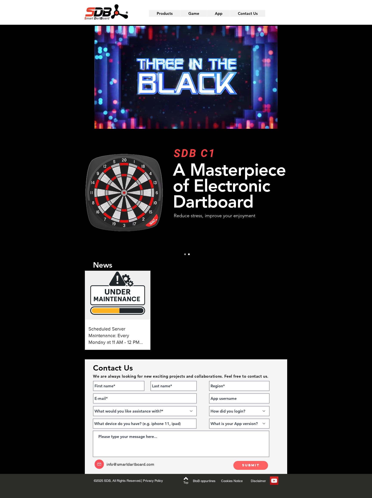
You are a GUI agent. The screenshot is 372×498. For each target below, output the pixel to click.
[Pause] (98, 123)
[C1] (189, 254)
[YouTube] (274, 480)
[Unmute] (105, 123)
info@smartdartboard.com (130, 464)
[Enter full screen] (273, 123)
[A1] (185, 254)
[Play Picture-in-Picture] (266, 123)
